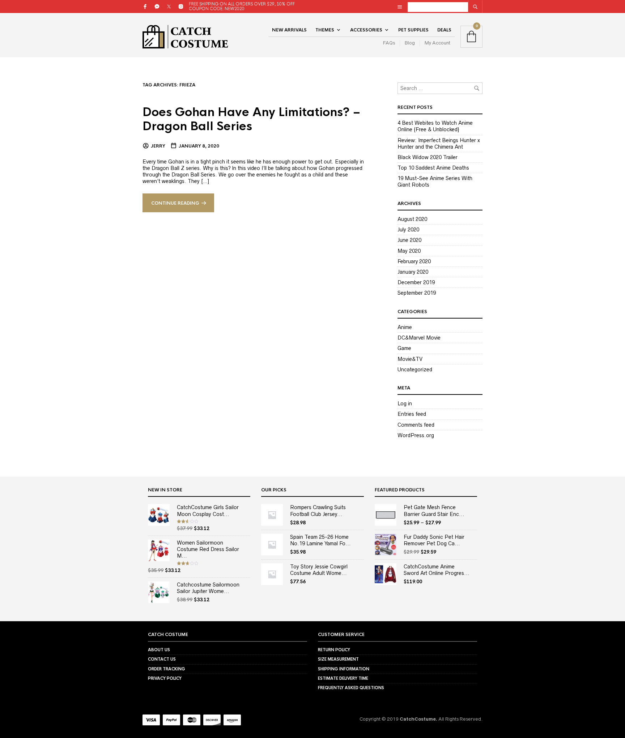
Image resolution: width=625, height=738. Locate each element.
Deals (444, 30)
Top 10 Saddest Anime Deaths (433, 168)
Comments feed (415, 425)
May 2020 (409, 251)
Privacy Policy (165, 678)
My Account (437, 43)
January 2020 (412, 272)
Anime (404, 327)
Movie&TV (409, 359)
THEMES (324, 30)
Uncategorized (414, 369)
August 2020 (412, 219)
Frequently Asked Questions (351, 687)
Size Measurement (338, 659)
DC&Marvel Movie (419, 338)
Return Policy (334, 649)
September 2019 (416, 293)
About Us (159, 649)
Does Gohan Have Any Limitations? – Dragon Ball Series (251, 119)
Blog (410, 43)
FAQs (389, 43)
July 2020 (408, 230)
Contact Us (162, 659)
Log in (404, 403)
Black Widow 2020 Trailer (427, 157)
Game (404, 348)
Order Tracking (166, 668)
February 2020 (414, 261)
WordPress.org (415, 435)
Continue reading (175, 203)
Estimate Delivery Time (343, 678)
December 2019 (416, 282)
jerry (158, 146)
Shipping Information (343, 668)
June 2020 (409, 240)
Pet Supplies (413, 30)
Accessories (366, 30)
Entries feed (411, 414)
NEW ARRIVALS (289, 30)
